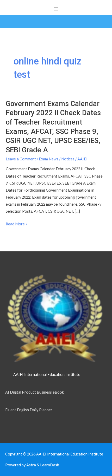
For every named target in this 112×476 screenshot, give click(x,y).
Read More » (16, 223)
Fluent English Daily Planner (28, 410)
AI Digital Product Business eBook (34, 392)
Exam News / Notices (56, 159)
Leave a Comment (21, 159)
